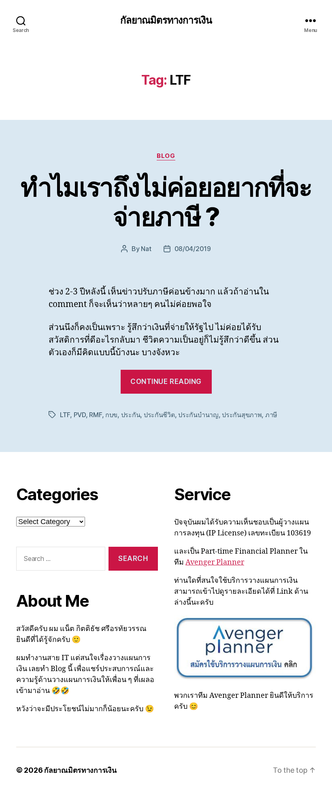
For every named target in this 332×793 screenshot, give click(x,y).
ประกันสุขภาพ (242, 415)
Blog (166, 156)
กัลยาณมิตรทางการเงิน (165, 20)
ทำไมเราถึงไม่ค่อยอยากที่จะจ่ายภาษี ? (166, 201)
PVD (80, 415)
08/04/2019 (193, 249)
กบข (111, 415)
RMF (95, 415)
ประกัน (130, 415)
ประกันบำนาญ (198, 415)
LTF (65, 415)
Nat (146, 249)
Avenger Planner (214, 562)
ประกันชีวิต (159, 415)
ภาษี (271, 415)
